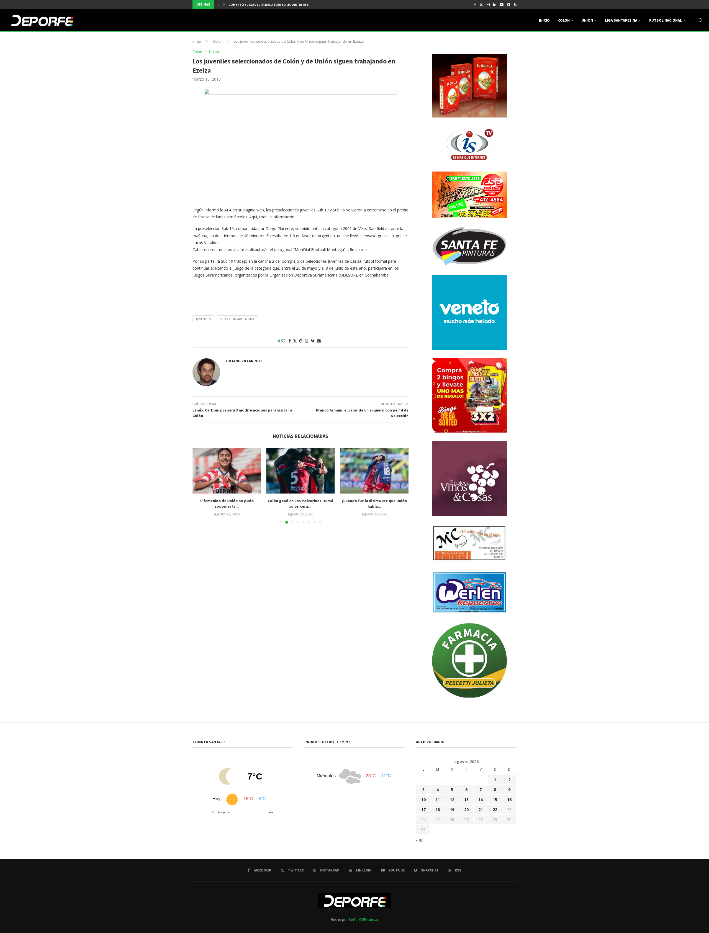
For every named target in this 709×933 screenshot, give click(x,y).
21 (480, 809)
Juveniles (203, 319)
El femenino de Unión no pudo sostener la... (226, 503)
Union (587, 20)
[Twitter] (481, 4)
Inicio (544, 20)
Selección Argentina (237, 319)
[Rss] (515, 4)
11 (437, 799)
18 (437, 809)
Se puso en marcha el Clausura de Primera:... (265, 4)
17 (423, 809)
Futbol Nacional (665, 20)
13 (466, 799)
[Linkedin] (494, 4)
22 (495, 809)
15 (495, 799)
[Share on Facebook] (290, 340)
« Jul (419, 840)
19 (452, 809)
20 (466, 809)
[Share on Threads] (307, 340)
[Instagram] (488, 4)
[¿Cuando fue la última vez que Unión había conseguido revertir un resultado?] (374, 471)
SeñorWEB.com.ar (364, 919)
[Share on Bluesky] (313, 340)
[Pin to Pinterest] (300, 340)
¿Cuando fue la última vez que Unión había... (374, 503)
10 (423, 799)
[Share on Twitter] (295, 340)
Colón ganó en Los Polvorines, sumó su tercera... (300, 503)
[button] (218, 4)
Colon (564, 20)
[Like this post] (283, 340)
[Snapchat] (508, 4)
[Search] (700, 20)
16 (509, 799)
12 (452, 799)
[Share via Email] (319, 340)
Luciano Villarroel (244, 360)
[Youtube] (502, 4)
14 (480, 799)
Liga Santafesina (621, 20)
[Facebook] (475, 4)
